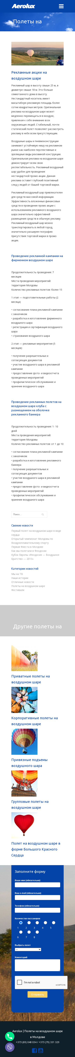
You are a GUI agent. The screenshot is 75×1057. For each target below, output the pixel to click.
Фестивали (17, 590)
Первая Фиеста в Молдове (27, 546)
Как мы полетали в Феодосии (28, 550)
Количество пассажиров (27, 918)
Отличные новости (22, 582)
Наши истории (19, 578)
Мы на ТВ (17, 574)
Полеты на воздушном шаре (28, 586)
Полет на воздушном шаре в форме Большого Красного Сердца (35, 849)
